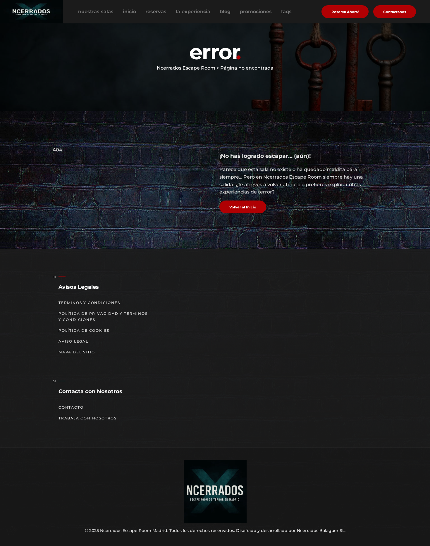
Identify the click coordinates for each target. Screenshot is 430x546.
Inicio (129, 11)
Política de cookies (84, 330)
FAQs (286, 11)
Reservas (155, 11)
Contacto (71, 407)
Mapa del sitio (77, 352)
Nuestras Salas (95, 11)
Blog (225, 11)
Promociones (256, 11)
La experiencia (193, 11)
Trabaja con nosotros (88, 418)
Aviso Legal (73, 341)
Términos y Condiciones (89, 302)
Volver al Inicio (242, 207)
